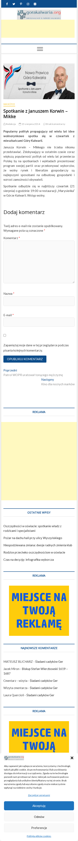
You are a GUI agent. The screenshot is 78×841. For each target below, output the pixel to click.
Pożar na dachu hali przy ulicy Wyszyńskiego (32, 538)
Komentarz (11, 238)
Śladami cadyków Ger (49, 661)
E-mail (8, 315)
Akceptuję (39, 805)
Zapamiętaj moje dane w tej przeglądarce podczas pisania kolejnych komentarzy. (36, 347)
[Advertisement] (39, 461)
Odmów (39, 817)
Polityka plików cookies (39, 836)
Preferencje (39, 828)
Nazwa (8, 293)
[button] (72, 758)
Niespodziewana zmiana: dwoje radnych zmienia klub (37, 545)
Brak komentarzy (55, 123)
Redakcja (10, 123)
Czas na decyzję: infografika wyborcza (28, 559)
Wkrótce (9, 104)
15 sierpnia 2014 (30, 123)
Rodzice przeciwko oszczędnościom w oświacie (34, 552)
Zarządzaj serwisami (39, 795)
